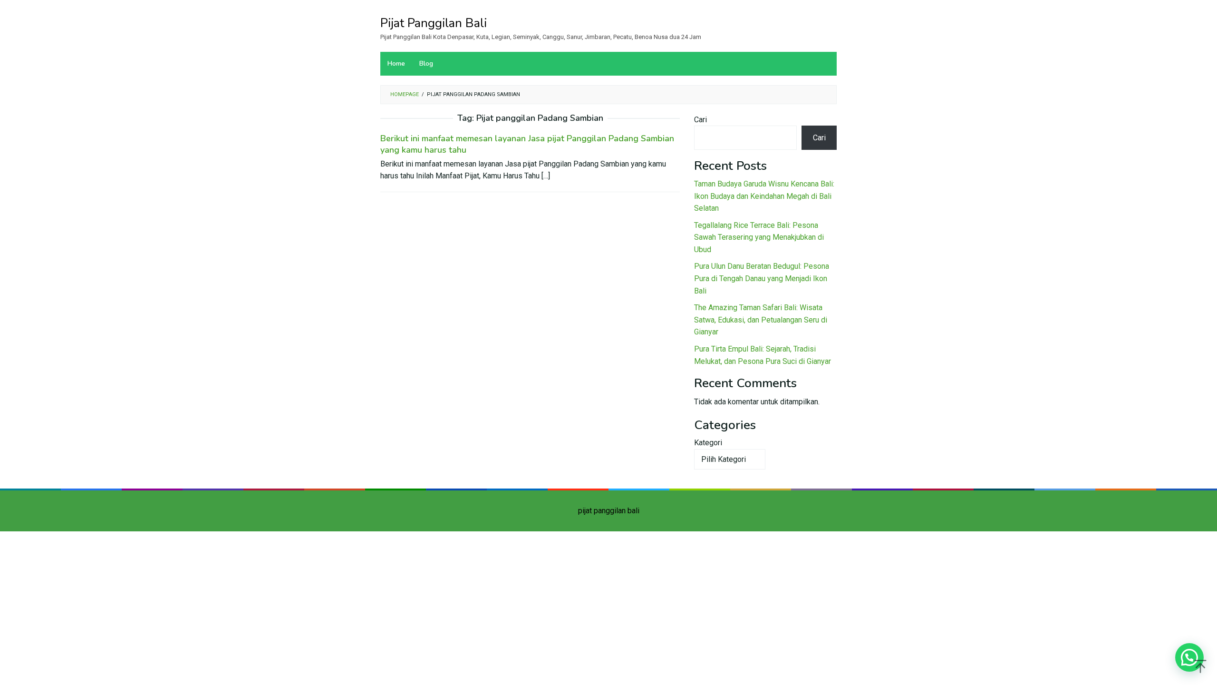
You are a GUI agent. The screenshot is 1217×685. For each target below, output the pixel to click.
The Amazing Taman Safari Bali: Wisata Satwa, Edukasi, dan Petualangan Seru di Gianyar (760, 319)
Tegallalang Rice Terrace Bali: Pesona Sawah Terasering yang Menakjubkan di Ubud (759, 237)
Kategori (708, 442)
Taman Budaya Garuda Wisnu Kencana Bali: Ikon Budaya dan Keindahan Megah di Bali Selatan (764, 196)
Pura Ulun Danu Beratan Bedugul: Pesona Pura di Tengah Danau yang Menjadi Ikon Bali (761, 278)
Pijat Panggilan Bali (433, 23)
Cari (700, 119)
